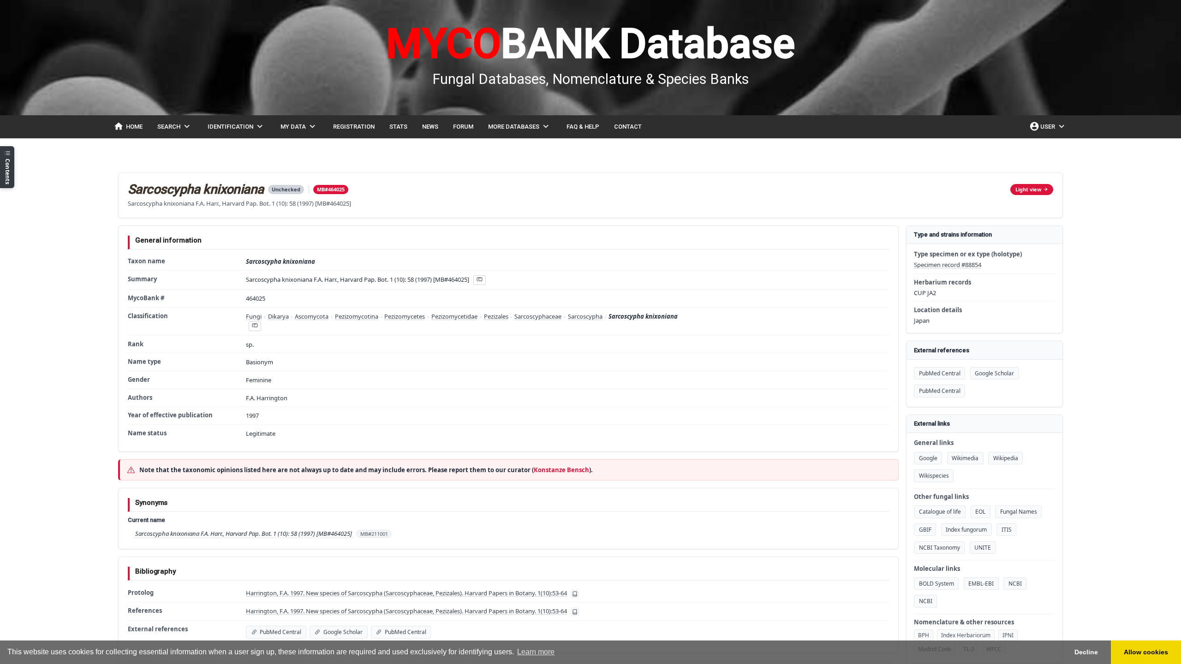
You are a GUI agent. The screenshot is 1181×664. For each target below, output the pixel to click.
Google (928, 458)
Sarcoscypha (585, 316)
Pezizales (496, 316)
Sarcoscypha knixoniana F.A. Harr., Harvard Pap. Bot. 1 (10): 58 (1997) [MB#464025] (244, 533)
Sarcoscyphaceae (537, 316)
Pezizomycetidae (454, 316)
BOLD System (936, 583)
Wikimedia (965, 458)
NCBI (1015, 583)
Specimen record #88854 (947, 265)
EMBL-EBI (981, 583)
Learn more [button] (536, 652)
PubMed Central (939, 373)
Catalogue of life (940, 512)
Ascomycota (311, 316)
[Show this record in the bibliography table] (575, 594)
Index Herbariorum (965, 635)
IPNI (1008, 635)
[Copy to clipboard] (479, 280)
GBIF (925, 530)
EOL (980, 512)
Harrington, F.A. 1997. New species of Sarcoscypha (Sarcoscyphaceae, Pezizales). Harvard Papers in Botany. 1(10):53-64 (406, 593)
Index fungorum (966, 530)
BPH (923, 635)
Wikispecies (934, 476)
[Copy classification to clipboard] (255, 326)
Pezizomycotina (356, 316)
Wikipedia (1005, 458)
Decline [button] (1086, 652)
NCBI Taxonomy (939, 547)
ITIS (1007, 530)
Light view (1028, 189)
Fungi (254, 316)
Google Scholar (994, 373)
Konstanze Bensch (561, 470)
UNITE (982, 547)
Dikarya (278, 316)
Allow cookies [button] (1146, 652)
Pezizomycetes (404, 316)
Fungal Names (1018, 512)
